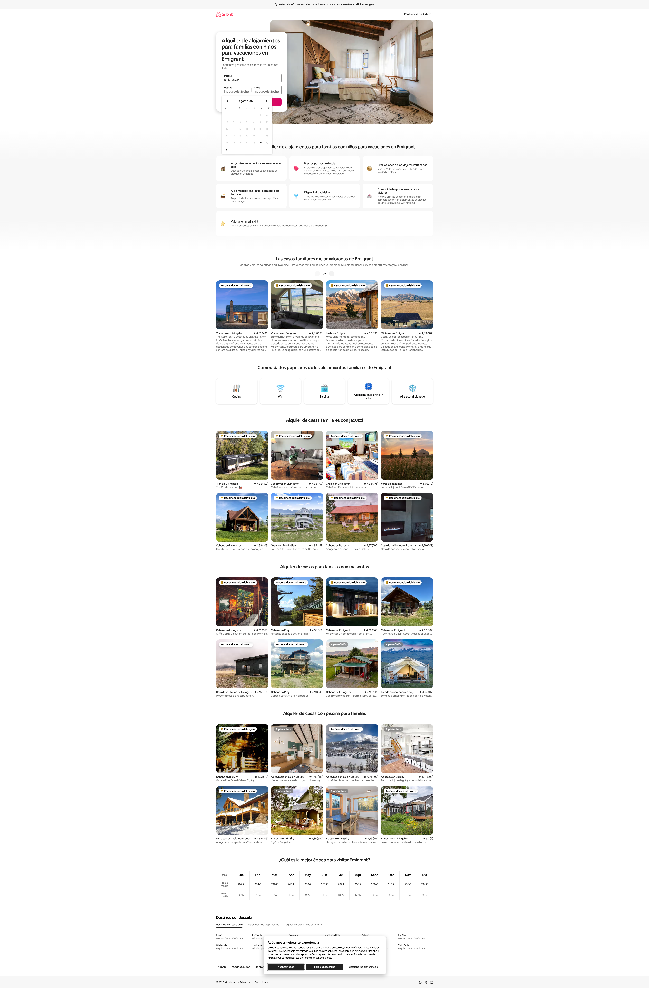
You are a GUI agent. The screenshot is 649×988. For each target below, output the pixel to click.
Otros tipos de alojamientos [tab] (263, 924)
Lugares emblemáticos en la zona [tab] (303, 924)
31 (227, 149)
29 (260, 142)
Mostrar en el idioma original (358, 4)
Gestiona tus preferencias (363, 966)
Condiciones (261, 982)
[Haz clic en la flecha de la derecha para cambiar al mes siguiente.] (267, 101)
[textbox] (236, 91)
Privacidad (245, 982)
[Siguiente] (331, 273)
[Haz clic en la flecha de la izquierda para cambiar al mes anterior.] (228, 101)
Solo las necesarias (324, 966)
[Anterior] (317, 273)
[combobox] (251, 80)
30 (266, 142)
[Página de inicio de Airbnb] (224, 14)
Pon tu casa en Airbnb (417, 14)
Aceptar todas (286, 966)
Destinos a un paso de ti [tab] (229, 924)
